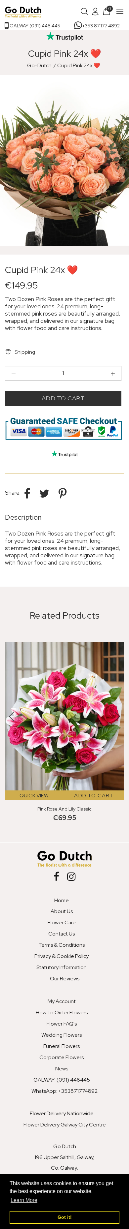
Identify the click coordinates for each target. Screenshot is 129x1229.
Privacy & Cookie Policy (61, 956)
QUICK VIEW (34, 795)
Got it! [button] (65, 1217)
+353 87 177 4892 (101, 26)
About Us (62, 911)
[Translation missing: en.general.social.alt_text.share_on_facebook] (28, 493)
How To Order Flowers (62, 1012)
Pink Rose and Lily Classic (64, 809)
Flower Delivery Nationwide (62, 1113)
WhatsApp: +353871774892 (64, 1091)
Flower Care (62, 922)
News (61, 1068)
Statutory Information (61, 967)
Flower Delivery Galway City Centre (64, 1124)
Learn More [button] (24, 1200)
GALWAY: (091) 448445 (61, 1079)
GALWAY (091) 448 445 (34, 26)
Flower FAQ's (62, 1023)
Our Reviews (64, 978)
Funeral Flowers (61, 1046)
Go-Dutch (39, 65)
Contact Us (61, 933)
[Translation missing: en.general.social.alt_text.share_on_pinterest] (62, 493)
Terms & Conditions (61, 944)
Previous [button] (6, 160)
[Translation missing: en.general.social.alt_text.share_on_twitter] (45, 493)
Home (61, 900)
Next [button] (122, 160)
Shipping (25, 352)
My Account (62, 1001)
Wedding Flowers (61, 1034)
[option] (64, 160)
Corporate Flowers (61, 1057)
